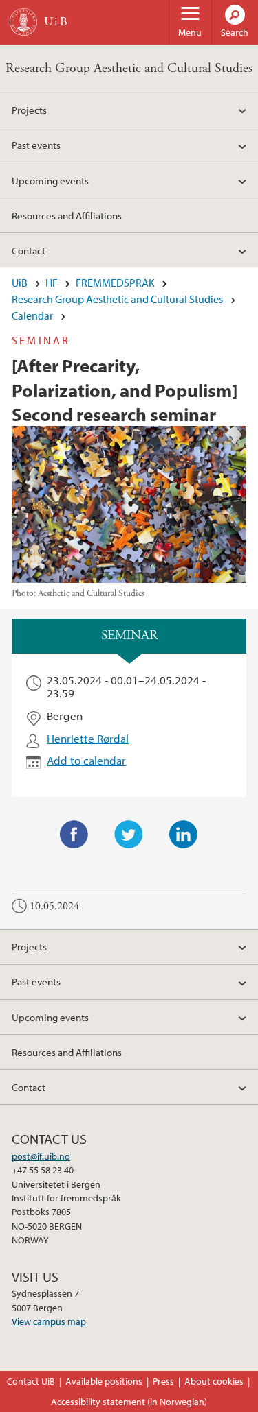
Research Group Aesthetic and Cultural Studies (129, 68)
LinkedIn (183, 834)
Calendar (32, 315)
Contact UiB (31, 1381)
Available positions (103, 1381)
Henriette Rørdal (88, 738)
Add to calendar (86, 760)
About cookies (214, 1381)
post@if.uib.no (41, 1156)
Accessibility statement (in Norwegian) (129, 1402)
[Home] (23, 22)
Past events (36, 145)
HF (51, 282)
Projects (29, 110)
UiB (20, 282)
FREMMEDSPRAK (115, 282)
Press (163, 1381)
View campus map (49, 1321)
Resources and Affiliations (67, 215)
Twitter (128, 834)
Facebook (74, 834)
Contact (28, 250)
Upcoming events (50, 180)
